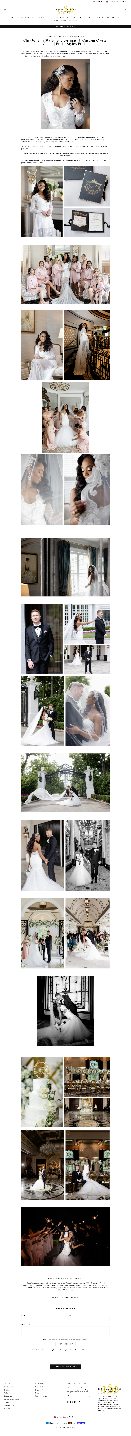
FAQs (100, 17)
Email (69, 1315)
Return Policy (40, 1387)
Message (26, 1324)
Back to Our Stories (67, 1367)
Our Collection (21, 17)
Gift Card (7, 1390)
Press (91, 17)
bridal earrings (51, 36)
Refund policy (9, 1408)
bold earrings (39, 142)
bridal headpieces (62, 36)
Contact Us (113, 17)
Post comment (65, 1344)
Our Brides (61, 17)
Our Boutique (44, 17)
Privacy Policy (75, 1350)
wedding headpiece (65, 142)
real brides (72, 36)
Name (24, 1315)
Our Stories (78, 17)
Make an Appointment (11, 1399)
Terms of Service (89, 1350)
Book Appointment (65, 21)
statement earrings (52, 1283)
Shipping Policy (40, 1390)
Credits (6, 1402)
